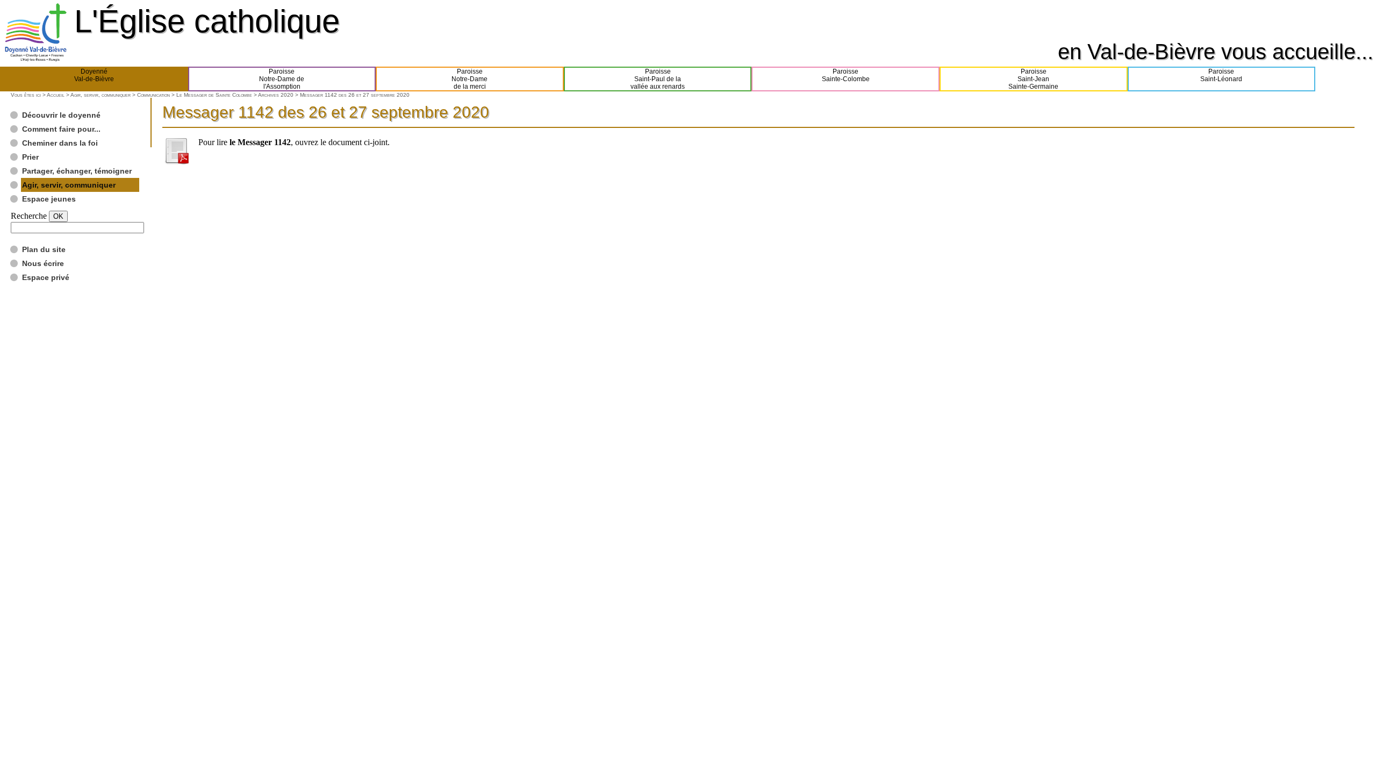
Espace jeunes (49, 199)
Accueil (55, 95)
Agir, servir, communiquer (100, 95)
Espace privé (45, 277)
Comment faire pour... (61, 129)
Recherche (29, 215)
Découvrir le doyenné (61, 115)
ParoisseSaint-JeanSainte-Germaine (1033, 79)
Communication (153, 95)
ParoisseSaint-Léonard (1221, 75)
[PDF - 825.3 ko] (176, 161)
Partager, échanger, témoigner (77, 171)
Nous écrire (43, 263)
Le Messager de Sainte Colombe (214, 95)
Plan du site (44, 249)
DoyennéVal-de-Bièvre (94, 75)
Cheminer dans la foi (60, 143)
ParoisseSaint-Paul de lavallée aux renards (657, 79)
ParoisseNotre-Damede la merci (470, 79)
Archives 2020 (275, 95)
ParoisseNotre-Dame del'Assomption (281, 79)
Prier (30, 157)
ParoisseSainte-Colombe (846, 75)
